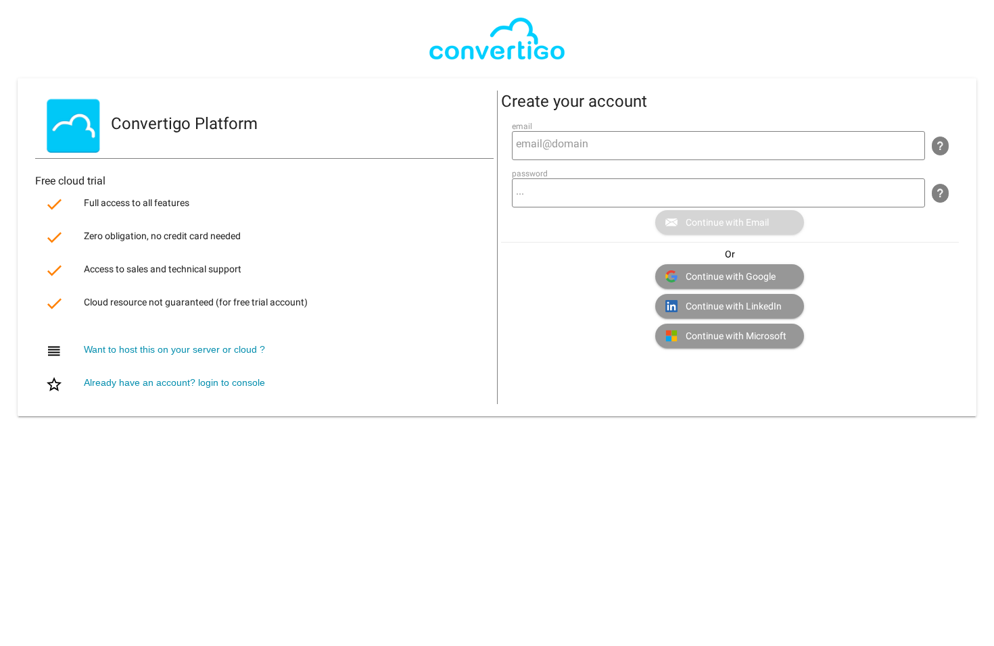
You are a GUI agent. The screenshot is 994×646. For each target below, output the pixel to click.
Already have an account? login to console (174, 383)
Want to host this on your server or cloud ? (174, 350)
